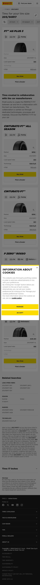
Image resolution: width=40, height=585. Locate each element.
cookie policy (17, 298)
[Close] (37, 267)
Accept (20, 313)
